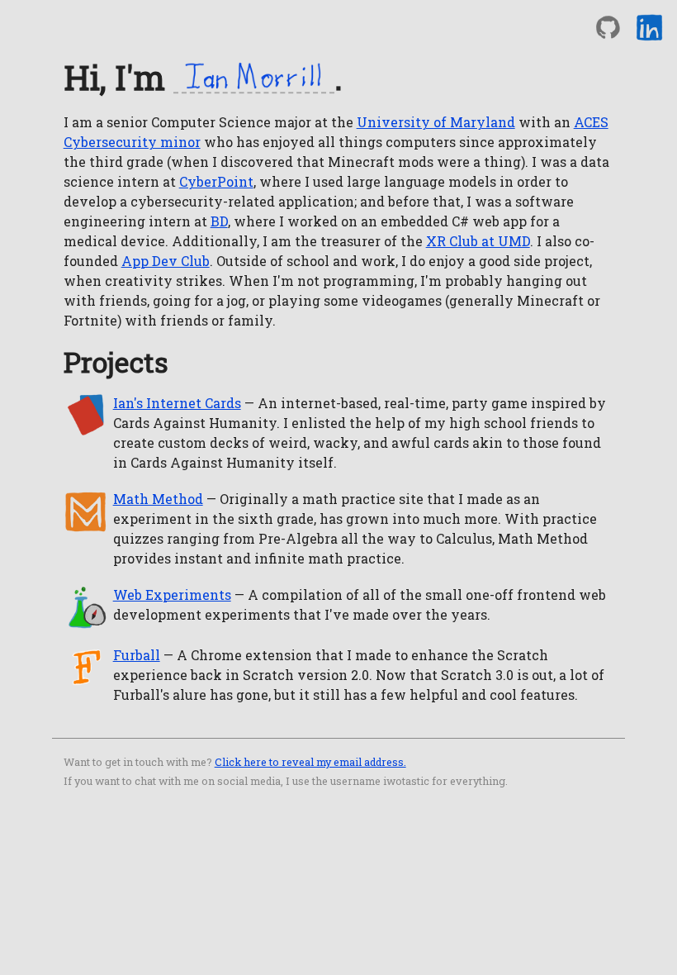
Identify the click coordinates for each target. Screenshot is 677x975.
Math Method (158, 498)
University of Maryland (436, 122)
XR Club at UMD (478, 241)
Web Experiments (172, 594)
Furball (136, 654)
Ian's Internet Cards (177, 402)
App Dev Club (165, 260)
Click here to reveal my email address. (310, 761)
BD (219, 221)
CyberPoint (216, 181)
